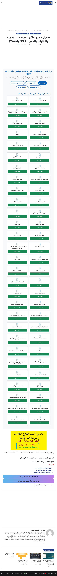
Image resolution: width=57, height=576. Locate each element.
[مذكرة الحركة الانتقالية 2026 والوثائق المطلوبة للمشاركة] (22, 556)
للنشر (12, 573)
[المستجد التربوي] (45, 3)
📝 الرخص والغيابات (31, 83)
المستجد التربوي (41, 573)
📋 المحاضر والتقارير (34, 87)
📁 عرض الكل (42, 83)
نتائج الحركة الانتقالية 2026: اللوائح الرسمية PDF (36, 562)
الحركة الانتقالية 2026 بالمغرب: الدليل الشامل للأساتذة (9, 555)
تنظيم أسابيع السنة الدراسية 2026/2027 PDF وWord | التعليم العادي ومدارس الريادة (48, 562)
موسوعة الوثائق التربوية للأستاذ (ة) (43, 470)
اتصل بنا (3, 573)
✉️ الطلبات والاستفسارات (17, 83)
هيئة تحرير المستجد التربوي (35, 44)
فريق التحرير (7, 573)
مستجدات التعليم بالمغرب (40, 30)
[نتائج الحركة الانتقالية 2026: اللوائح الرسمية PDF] (35, 556)
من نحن (21, 573)
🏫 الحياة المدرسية (22, 87)
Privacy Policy (16, 573)
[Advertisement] (28, 16)
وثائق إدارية (19, 33)
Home (47, 30)
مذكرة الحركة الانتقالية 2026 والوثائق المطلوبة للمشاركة (22, 562)
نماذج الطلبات (25, 33)
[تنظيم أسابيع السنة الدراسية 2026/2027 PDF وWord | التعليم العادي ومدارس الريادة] (48, 556)
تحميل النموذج (40, 103)
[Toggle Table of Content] (50, 485)
